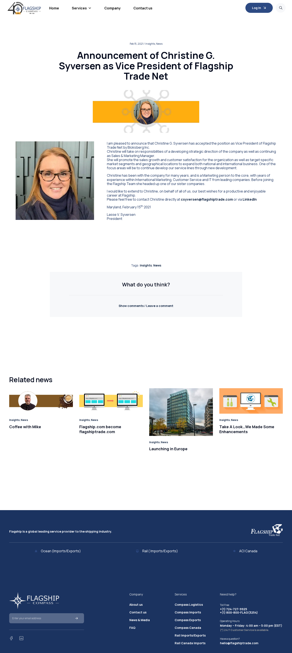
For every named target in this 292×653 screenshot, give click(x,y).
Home (54, 8)
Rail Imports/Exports (190, 635)
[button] (146, 306)
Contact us (142, 8)
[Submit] (76, 618)
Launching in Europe (168, 448)
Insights (146, 265)
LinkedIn (250, 199)
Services (79, 8)
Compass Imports (188, 612)
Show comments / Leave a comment (146, 306)
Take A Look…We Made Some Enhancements (246, 429)
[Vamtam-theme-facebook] (11, 638)
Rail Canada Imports (190, 643)
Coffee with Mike (25, 426)
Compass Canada (188, 627)
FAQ (132, 627)
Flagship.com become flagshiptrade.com (100, 429)
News (157, 265)
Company (112, 8)
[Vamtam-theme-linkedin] (21, 638)
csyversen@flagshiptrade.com (207, 199)
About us (136, 604)
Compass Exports (188, 620)
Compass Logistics (189, 604)
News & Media (139, 620)
